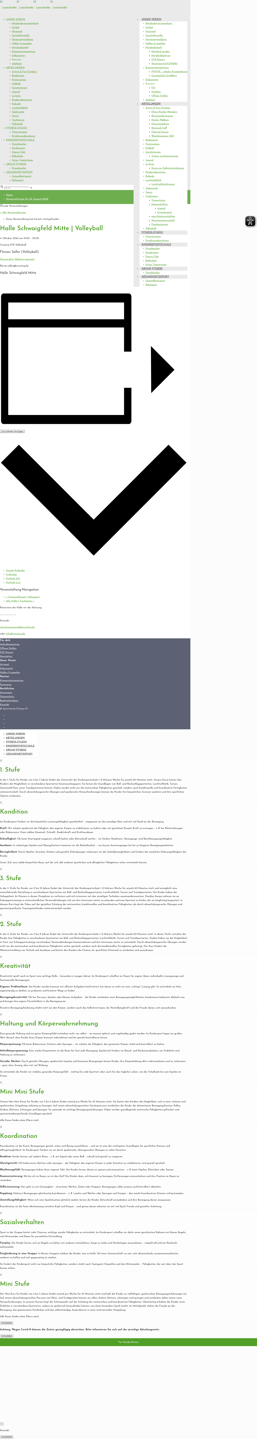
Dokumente (18, 55)
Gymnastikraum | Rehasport (23, 597)
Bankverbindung (9, 700)
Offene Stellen (8, 648)
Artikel (15, 27)
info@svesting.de (15, 634)
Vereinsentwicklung (22, 39)
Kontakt (4, 704)
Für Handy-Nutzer (128, 1342)
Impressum (6, 692)
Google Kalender (15, 570)
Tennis (15, 116)
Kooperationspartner (23, 51)
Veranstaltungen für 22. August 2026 (27, 199)
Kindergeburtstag (22, 100)
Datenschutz (7, 696)
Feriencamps (19, 79)
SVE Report (6, 652)
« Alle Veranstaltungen (13, 212)
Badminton (18, 75)
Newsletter (6, 656)
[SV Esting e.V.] (33, 7)
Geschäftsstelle (20, 35)
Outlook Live (13, 582)
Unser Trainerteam (22, 160)
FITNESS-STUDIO (16, 128)
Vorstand (17, 31)
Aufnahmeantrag (9, 644)
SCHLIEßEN (6, 1323)
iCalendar (11, 574)
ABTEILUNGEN (15, 67)
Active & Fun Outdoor (24, 71)
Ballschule (17, 156)
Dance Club (18, 152)
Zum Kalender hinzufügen (12, 431)
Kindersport (18, 148)
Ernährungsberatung (23, 136)
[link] (31, 188)
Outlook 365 (13, 578)
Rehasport (17, 180)
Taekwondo (18, 112)
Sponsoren (6, 684)
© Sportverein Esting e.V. (14, 708)
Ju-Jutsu (16, 96)
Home (9, 195)
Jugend (16, 92)
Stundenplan (19, 144)
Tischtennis (18, 120)
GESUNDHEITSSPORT (19, 172)
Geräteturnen (19, 88)
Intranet (4, 664)
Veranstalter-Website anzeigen (17, 259)
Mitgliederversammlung (25, 23)
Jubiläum (17, 63)
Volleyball (17, 124)
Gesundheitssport (22, 176)
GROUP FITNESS (16, 164)
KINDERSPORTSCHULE (20, 140)
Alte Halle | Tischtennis (20, 601)
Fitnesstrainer (19, 132)
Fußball (16, 83)
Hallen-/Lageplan (22, 43)
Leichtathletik (20, 108)
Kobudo (16, 104)
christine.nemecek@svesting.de (17, 627)
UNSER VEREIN (15, 19)
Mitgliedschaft (20, 47)
